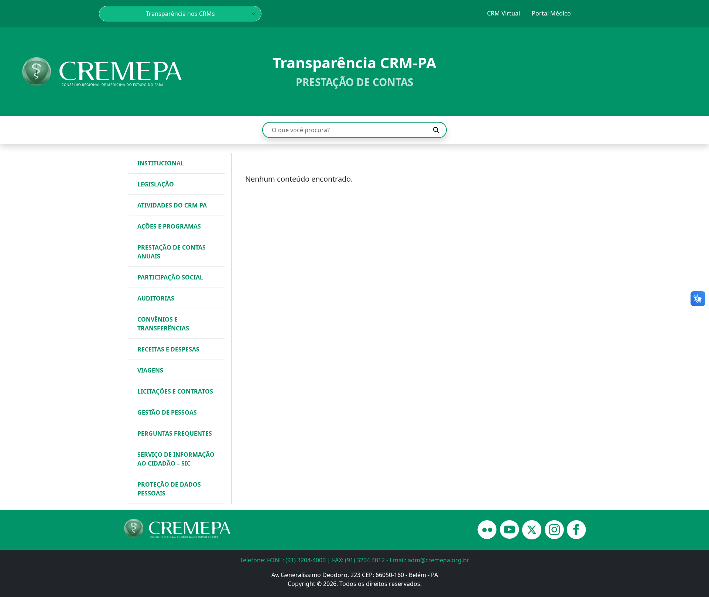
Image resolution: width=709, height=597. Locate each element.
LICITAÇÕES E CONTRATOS (175, 391)
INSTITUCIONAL (160, 163)
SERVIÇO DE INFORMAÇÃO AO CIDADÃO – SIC (176, 458)
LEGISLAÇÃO (155, 184)
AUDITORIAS (155, 298)
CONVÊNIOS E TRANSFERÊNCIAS (163, 323)
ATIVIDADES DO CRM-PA (172, 205)
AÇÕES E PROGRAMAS (169, 226)
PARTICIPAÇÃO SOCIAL (170, 277)
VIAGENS (150, 370)
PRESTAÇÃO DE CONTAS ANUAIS (171, 251)
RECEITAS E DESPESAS (168, 349)
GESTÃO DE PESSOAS (167, 412)
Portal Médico (551, 13)
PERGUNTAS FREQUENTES (174, 433)
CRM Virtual (503, 13)
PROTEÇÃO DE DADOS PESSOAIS (169, 488)
